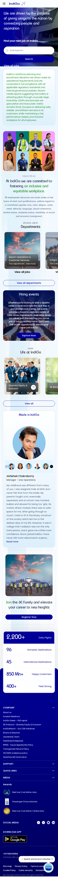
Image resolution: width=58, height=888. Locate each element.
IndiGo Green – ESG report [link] (15, 720)
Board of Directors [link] (11, 732)
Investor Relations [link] (11, 716)
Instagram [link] (48, 822)
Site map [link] (7, 866)
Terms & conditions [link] (39, 866)
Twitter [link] (43, 822)
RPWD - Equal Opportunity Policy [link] (18, 745)
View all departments (29, 283)
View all (29, 403)
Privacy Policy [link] (21, 866)
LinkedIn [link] (53, 822)
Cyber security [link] (26, 870)
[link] (29, 792)
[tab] (53, 3)
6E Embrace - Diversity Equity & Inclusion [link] (22, 724)
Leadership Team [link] (11, 736)
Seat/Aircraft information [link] (15, 757)
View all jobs (11, 65)
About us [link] (7, 712)
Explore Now (29, 335)
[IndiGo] (17, 4)
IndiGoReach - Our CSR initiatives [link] (19, 728)
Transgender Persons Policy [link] (16, 749)
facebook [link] (38, 822)
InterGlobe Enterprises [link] (13, 740)
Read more (12, 541)
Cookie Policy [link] (9, 870)
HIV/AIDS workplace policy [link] (15, 753)
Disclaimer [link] (41, 870)
